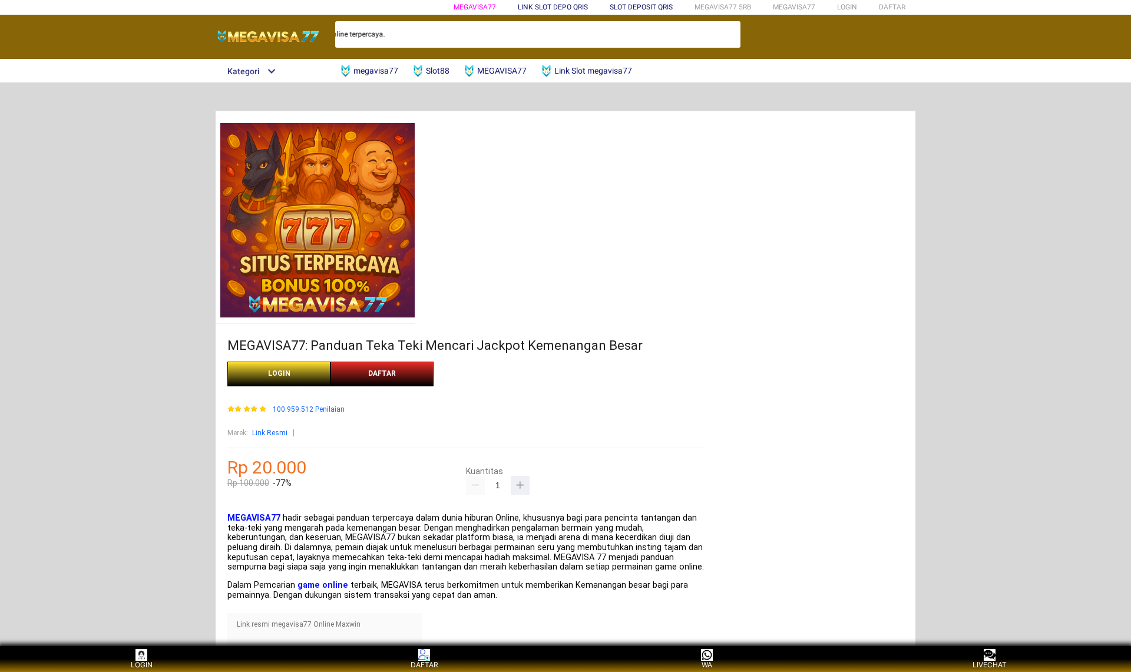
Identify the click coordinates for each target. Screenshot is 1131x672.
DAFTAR (892, 7)
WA (707, 664)
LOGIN (847, 7)
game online (322, 585)
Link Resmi (269, 433)
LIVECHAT (990, 664)
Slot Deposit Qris (641, 7)
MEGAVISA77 (475, 7)
